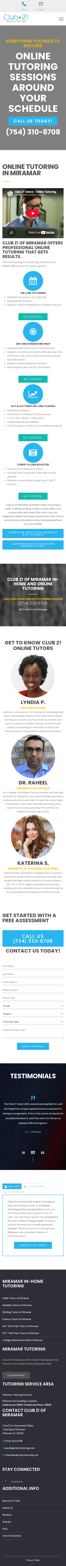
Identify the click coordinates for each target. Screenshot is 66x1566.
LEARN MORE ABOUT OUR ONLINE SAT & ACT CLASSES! (33, 533)
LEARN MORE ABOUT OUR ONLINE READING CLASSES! (33, 544)
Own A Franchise (11, 1535)
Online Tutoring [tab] (16, 1192)
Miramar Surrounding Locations (19, 1400)
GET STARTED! (33, 316)
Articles (6, 1521)
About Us (7, 1507)
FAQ (5, 1528)
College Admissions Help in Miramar (22, 1339)
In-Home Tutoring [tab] (36, 1186)
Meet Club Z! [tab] (14, 1186)
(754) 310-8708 (13, 1440)
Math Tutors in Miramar (15, 1297)
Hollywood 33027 (12, 1404)
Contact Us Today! (33, 1245)
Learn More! (16, 1375)
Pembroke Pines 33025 (37, 1404)
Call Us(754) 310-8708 (33, 938)
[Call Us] (24, 4)
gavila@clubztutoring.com (20, 1447)
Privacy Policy (33, 1560)
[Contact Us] (41, 4)
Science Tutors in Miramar (16, 1318)
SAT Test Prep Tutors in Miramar (20, 1325)
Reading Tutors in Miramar (17, 1304)
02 (33, 1152)
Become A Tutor (11, 1500)
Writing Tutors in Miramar (16, 1311)
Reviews (7, 1514)
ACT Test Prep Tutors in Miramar (20, 1332)
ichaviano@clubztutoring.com (21, 1454)
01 (23, 1152)
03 (42, 1152)
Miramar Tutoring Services (17, 1394)
